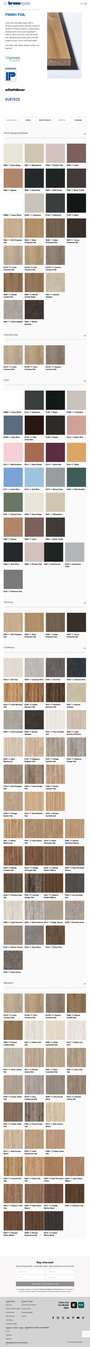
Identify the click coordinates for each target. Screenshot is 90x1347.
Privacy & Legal (27, 1301)
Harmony (8, 602)
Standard (8, 983)
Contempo (9, 647)
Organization (10, 1301)
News (22, 1327)
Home (7, 10)
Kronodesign (22, 10)
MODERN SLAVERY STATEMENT (37, 1327)
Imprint (23, 1316)
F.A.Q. (8, 1331)
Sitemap (8, 1339)
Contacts (9, 1335)
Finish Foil (36, 10)
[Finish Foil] (64, 45)
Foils (29, 10)
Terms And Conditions (28, 1305)
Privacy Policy (26, 1309)
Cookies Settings (27, 1312)
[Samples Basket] (85, 3)
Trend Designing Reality (16, 133)
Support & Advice (12, 1327)
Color (6, 380)
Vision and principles (13, 1309)
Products (13, 10)
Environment (10, 1312)
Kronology (9, 1320)
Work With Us (10, 1316)
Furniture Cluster (11, 1324)
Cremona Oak (11, 335)
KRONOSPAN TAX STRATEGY (17, 1343)
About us (9, 1305)
